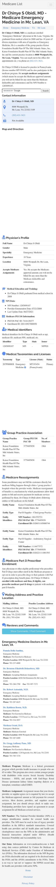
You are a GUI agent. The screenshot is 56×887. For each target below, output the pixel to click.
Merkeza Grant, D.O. (13, 725)
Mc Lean (41, 27)
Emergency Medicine (20, 27)
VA (33, 27)
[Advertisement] (28, 202)
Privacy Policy (28, 883)
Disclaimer (28, 876)
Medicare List (12, 3)
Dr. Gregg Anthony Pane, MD (17, 743)
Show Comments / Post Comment (28, 631)
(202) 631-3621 (36, 60)
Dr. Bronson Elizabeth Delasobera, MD (21, 668)
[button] (25, 367)
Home (5, 27)
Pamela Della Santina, (13, 650)
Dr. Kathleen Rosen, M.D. (15, 707)
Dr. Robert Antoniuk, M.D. (15, 689)
